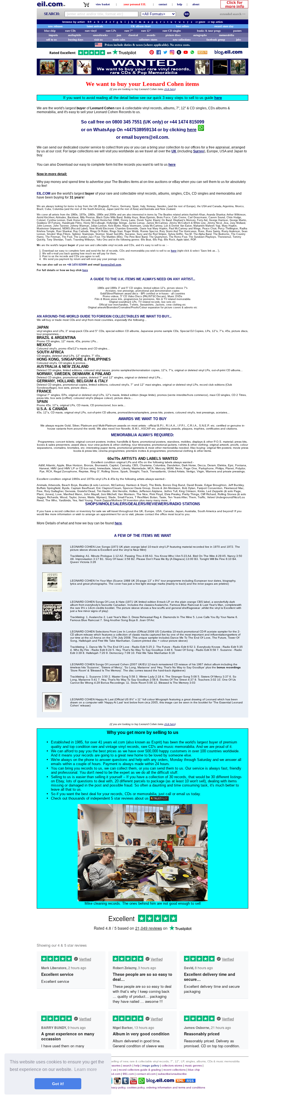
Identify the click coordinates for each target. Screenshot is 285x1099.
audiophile (74, 35)
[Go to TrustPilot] (93, 54)
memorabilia (226, 35)
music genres (193, 1065)
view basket (103, 4)
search (127, 1065)
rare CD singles (172, 30)
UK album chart (141, 26)
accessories (113, 1065)
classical (133, 35)
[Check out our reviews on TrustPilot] (159, 798)
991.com (128, 1073)
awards (151, 35)
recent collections (174, 1069)
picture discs (173, 35)
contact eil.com (146, 1073)
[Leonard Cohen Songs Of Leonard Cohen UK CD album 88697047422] (52, 681)
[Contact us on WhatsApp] (192, 53)
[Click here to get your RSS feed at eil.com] (202, 53)
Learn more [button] (85, 1069)
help (179, 4)
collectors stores (148, 39)
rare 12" (146, 30)
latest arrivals (95, 26)
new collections (182, 39)
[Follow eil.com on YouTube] (133, 1082)
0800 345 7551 (127, 122)
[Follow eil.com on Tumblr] (125, 1082)
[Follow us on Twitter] (165, 53)
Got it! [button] (58, 1083)
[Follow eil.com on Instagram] (117, 1082)
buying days (75, 39)
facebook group (216, 39)
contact (163, 4)
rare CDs (70, 30)
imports (53, 35)
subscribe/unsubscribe (172, 1073)
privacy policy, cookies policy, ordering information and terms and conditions (157, 1087)
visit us (98, 39)
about (195, 4)
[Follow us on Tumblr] (179, 53)
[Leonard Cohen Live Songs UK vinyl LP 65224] (52, 562)
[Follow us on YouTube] (185, 53)
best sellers (182, 26)
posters (237, 30)
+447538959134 (140, 129)
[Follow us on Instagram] (172, 53)
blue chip (50, 30)
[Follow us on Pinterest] (151, 53)
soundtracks (100, 35)
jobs (238, 39)
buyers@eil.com (151, 137)
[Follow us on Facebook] (158, 53)
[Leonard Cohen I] (52, 590)
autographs (200, 35)
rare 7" (128, 30)
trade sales (119, 39)
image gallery (150, 1065)
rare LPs (111, 30)
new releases (55, 26)
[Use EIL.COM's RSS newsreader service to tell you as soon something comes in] (185, 1081)
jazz (119, 35)
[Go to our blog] (228, 53)
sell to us (51, 39)
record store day (224, 26)
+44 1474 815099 (186, 122)
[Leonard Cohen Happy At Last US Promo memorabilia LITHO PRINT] (52, 710)
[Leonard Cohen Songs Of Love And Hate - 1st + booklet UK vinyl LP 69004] (52, 619)
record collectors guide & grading (140, 1069)
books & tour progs (209, 30)
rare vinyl (91, 30)
